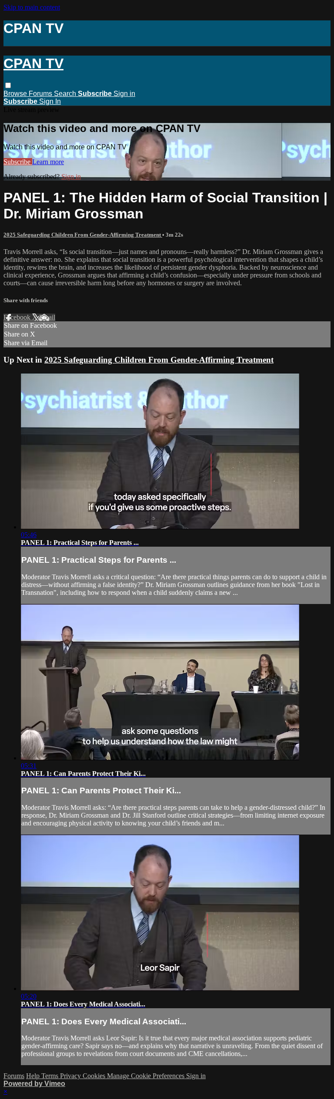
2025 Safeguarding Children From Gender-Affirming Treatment (82, 234)
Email (47, 317)
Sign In (50, 101)
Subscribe (17, 161)
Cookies (95, 1075)
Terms (50, 1075)
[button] (8, 85)
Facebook (17, 317)
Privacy (71, 1075)
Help (33, 1075)
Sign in (124, 93)
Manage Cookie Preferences (146, 1075)
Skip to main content (31, 7)
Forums (41, 93)
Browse (16, 93)
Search (66, 93)
